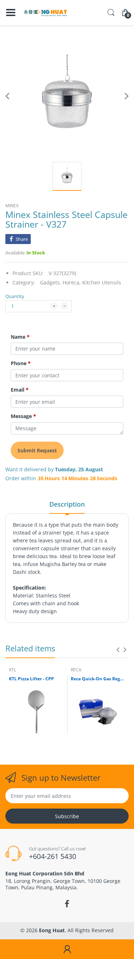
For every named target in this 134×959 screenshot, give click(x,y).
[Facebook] (67, 904)
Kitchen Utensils (101, 282)
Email (20, 390)
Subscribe (67, 816)
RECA (76, 670)
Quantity (14, 296)
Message (23, 416)
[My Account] (67, 949)
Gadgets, (50, 282)
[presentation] (117, 649)
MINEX (12, 206)
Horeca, (72, 282)
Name (20, 337)
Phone (21, 363)
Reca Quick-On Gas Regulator (98, 679)
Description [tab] (67, 504)
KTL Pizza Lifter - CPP (31, 679)
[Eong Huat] (45, 12)
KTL (12, 670)
